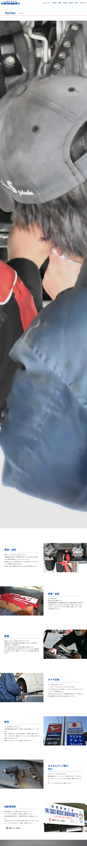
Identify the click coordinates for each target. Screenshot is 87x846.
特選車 (59, 3)
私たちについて (47, 3)
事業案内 (54, 3)
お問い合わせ (83, 3)
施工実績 (71, 3)
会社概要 (65, 3)
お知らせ (76, 3)
